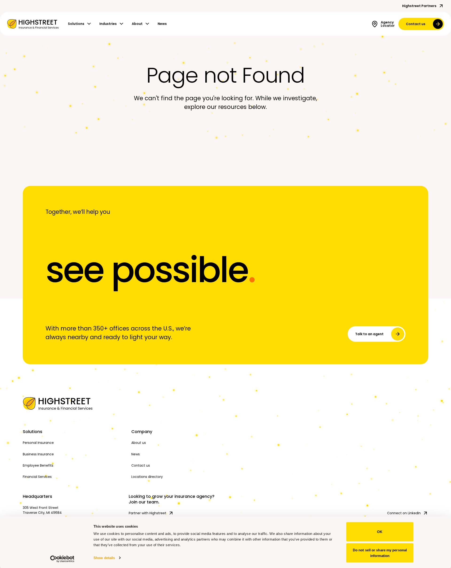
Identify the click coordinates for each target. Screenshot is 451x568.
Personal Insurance (38, 442)
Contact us (415, 24)
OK (379, 532)
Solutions (76, 23)
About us (138, 442)
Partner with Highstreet (147, 513)
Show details (104, 558)
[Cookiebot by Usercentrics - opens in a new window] (62, 558)
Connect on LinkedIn (404, 513)
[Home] (73, 403)
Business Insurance (38, 454)
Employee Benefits (38, 465)
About (137, 23)
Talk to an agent (369, 334)
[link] (33, 24)
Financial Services (37, 476)
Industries (108, 23)
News (162, 23)
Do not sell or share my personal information (380, 552)
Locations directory (147, 476)
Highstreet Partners (419, 6)
